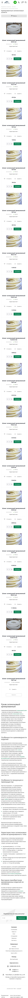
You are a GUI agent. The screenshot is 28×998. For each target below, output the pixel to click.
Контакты (14, 940)
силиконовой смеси (17, 714)
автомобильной (5, 758)
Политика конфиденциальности (14, 951)
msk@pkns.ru (15, 971)
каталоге (21, 891)
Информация (14, 944)
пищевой (22, 756)
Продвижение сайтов (4, 995)
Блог (14, 934)
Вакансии (14, 938)
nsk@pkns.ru (15, 969)
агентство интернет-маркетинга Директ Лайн (16, 995)
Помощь (14, 946)
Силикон (19, 749)
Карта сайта (14, 953)
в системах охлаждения (14, 873)
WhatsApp (15, 2)
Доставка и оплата (14, 948)
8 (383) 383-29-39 (15, 966)
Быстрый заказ (14, 959)
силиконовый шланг (21, 710)
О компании (14, 929)
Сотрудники (14, 936)
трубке (6, 799)
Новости (14, 931)
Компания (14, 927)
